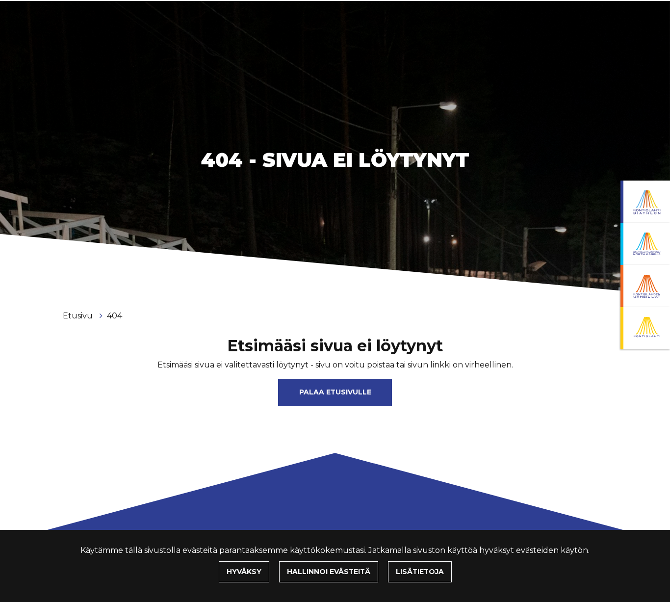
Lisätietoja (420, 572)
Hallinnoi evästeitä (328, 572)
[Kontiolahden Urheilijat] (645, 286)
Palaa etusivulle (335, 392)
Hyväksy (244, 572)
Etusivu (79, 315)
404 (114, 315)
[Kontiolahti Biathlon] (645, 202)
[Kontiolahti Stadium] (645, 328)
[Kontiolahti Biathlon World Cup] (645, 244)
